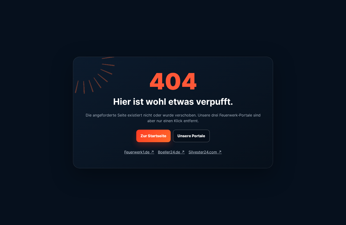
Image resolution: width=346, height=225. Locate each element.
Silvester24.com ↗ (205, 152)
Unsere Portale (191, 135)
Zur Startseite (153, 135)
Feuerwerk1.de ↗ (139, 152)
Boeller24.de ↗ (171, 152)
